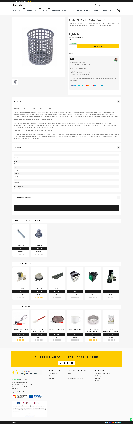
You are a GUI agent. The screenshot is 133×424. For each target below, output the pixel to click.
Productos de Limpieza (74, 10)
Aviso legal (98, 378)
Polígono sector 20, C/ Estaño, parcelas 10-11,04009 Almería (22, 387)
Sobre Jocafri (53, 373)
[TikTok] (25, 392)
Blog (69, 376)
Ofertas (104, 10)
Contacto (52, 378)
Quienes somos (53, 376)
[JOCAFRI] (18, 5)
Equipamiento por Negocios (91, 10)
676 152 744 (23, 379)
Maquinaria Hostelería (34, 9)
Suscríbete (66, 363)
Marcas (111, 10)
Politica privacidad (101, 376)
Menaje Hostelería (19, 9)
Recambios (46, 9)
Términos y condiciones (102, 373)
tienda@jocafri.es (22, 383)
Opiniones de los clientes (75, 378)
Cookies (97, 380)
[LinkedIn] (23, 392)
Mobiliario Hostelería (58, 10)
